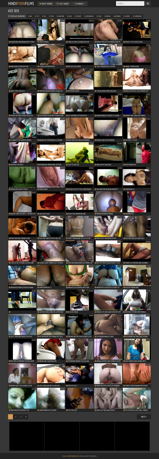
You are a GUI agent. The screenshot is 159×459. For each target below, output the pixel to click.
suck (99, 16)
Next (143, 416)
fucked (78, 16)
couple (127, 16)
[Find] (148, 3)
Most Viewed (46, 3)
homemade (138, 16)
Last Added (64, 3)
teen (52, 16)
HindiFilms (21, 3)
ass (45, 16)
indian (108, 16)
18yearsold (90, 16)
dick (70, 16)
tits (37, 16)
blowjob (118, 16)
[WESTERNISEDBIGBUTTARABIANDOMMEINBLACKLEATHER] (22, 301)
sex (30, 16)
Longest (80, 3)
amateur (61, 16)
